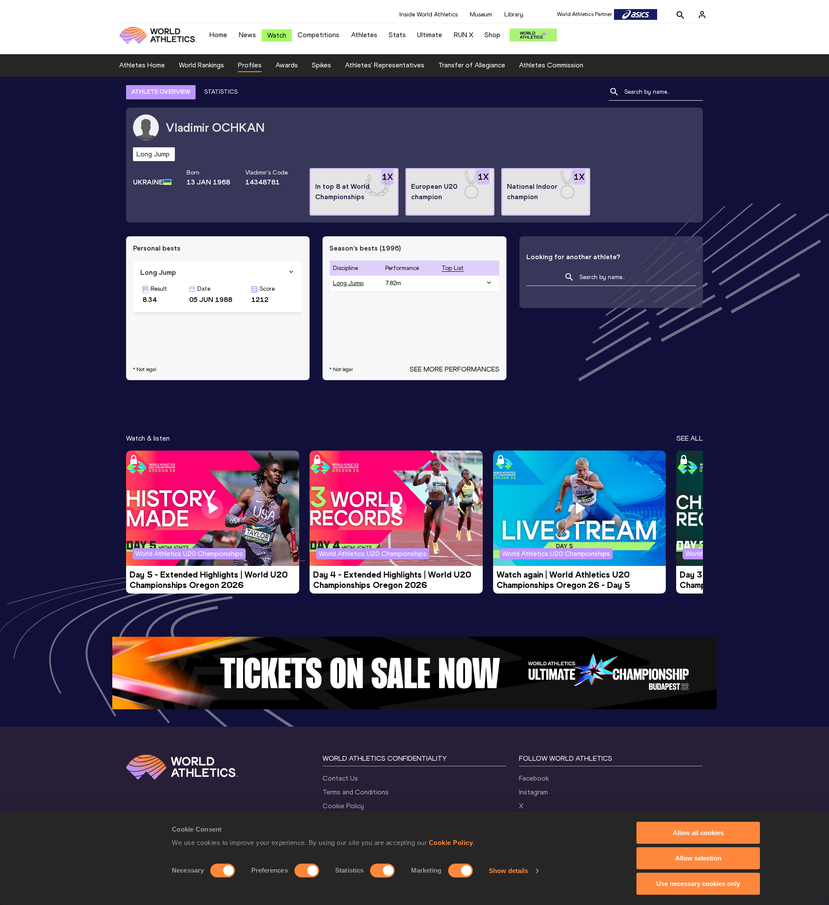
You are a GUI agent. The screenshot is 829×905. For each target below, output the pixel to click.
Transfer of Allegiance (471, 65)
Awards (286, 65)
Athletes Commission (551, 65)
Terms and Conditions (356, 792)
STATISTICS (220, 91)
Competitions (318, 35)
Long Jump (348, 283)
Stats (397, 35)
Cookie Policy (451, 842)
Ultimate (429, 35)
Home (218, 35)
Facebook (534, 778)
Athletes (364, 35)
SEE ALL (690, 438)
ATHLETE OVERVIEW (160, 91)
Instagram (533, 792)
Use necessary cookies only (698, 883)
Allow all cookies (698, 832)
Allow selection (698, 858)
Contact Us (340, 778)
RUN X (463, 35)
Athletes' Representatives (384, 65)
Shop (492, 35)
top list (453, 268)
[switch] (306, 870)
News (247, 35)
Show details (508, 870)
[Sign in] (702, 15)
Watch (276, 35)
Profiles (250, 65)
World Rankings (201, 65)
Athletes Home (142, 65)
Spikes (321, 65)
